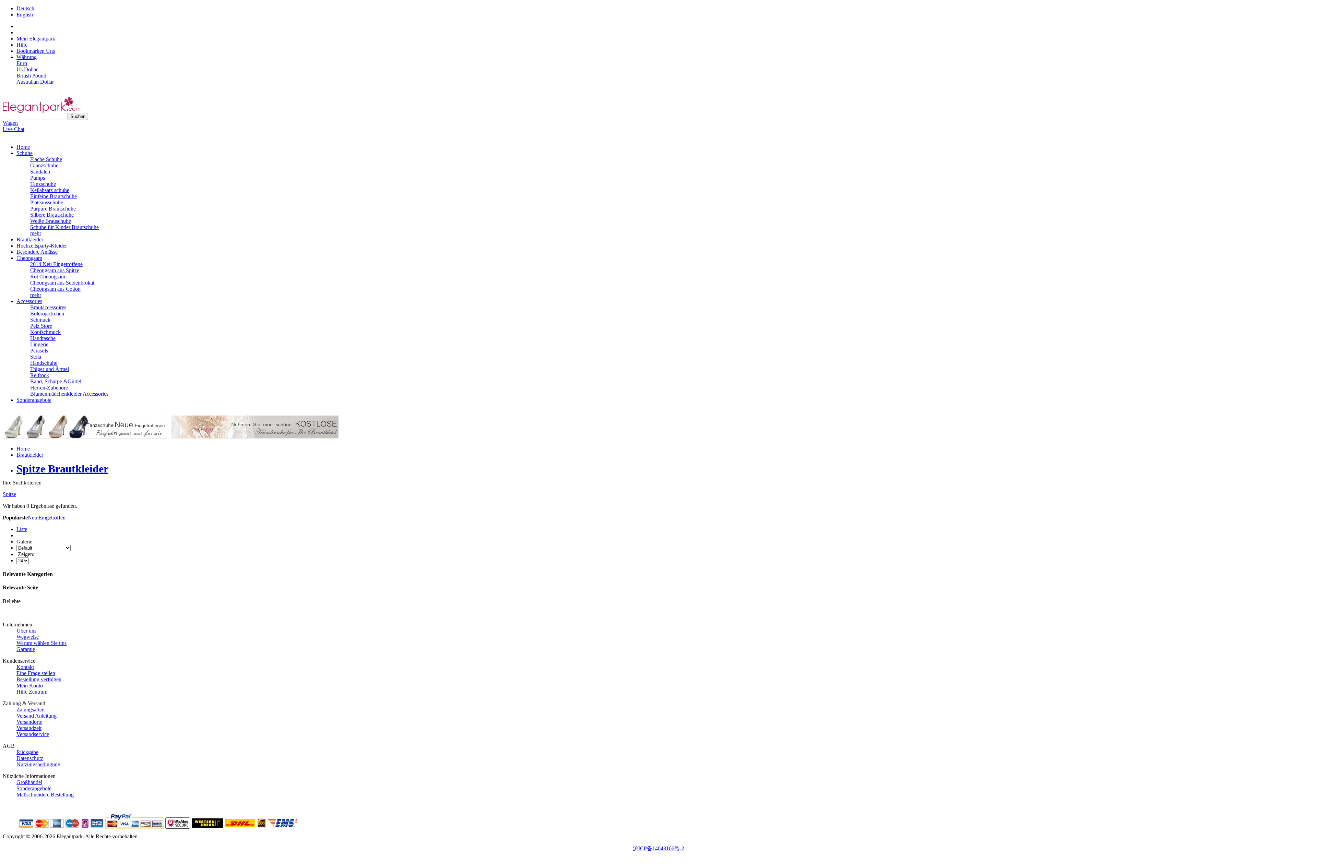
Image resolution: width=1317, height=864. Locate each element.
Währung (26, 57)
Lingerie (39, 344)
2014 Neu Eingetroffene (56, 264)
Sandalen (40, 172)
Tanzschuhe (43, 184)
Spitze (9, 494)
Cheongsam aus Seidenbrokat (62, 283)
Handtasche (43, 338)
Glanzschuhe (44, 165)
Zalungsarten (30, 709)
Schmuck (40, 320)
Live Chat (13, 129)
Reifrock (39, 375)
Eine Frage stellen (35, 673)
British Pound (31, 76)
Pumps (37, 178)
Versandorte (29, 722)
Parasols (39, 350)
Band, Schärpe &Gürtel (55, 381)
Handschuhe (43, 363)
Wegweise (27, 637)
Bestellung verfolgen (38, 679)
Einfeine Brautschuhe (53, 196)
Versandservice (32, 734)
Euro (21, 63)
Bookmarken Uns (35, 51)
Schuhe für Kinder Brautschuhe (64, 227)
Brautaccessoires (48, 307)
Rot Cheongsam (47, 276)
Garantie (25, 649)
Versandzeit (28, 728)
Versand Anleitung (36, 716)
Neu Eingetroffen (47, 517)
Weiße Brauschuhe (50, 221)
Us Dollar (27, 69)
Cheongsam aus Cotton (55, 289)
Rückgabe (27, 752)
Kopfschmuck (45, 332)
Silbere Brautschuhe (52, 215)
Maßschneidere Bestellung (45, 794)
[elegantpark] (41, 111)
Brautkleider (29, 239)
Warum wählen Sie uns (41, 643)
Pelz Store (41, 326)
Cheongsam (29, 258)
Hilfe (21, 45)
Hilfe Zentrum (31, 692)
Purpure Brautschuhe (53, 209)
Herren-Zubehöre (49, 388)
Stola (35, 357)
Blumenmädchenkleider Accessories (69, 394)
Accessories (29, 301)
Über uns (26, 631)
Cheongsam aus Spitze (54, 270)
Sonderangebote (33, 400)
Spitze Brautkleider (62, 468)
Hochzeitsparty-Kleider (41, 246)
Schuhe (24, 153)
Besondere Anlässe (37, 252)
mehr (35, 233)
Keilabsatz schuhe (49, 190)
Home (23, 147)
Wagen (10, 123)
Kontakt (25, 667)
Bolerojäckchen (47, 313)
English (24, 14)
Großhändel (29, 782)
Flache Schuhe (46, 159)
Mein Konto (29, 685)
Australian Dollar (35, 82)
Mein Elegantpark (35, 38)
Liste (21, 529)
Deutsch (25, 8)
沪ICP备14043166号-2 (658, 848)
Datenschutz (29, 758)
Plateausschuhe (46, 202)
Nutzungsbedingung (38, 764)
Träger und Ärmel (49, 369)
